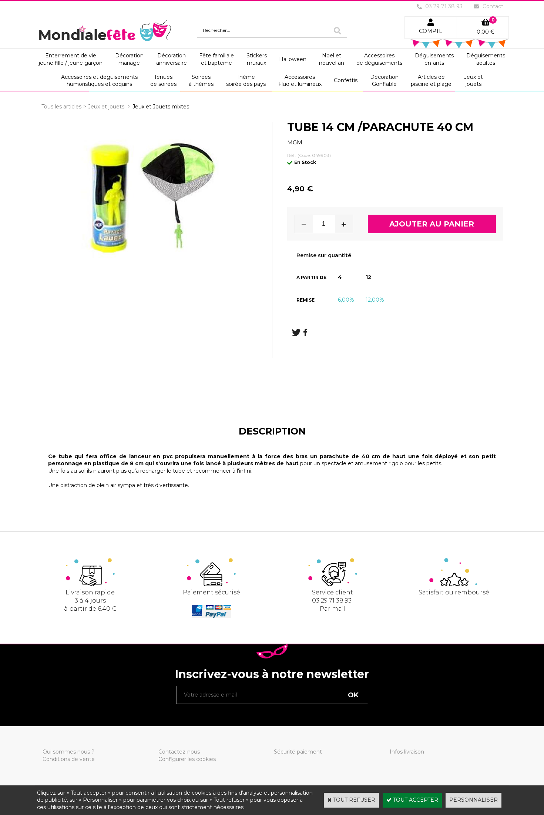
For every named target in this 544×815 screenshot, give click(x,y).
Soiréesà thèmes (201, 81)
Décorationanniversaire (171, 59)
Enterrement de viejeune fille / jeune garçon (71, 59)
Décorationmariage (129, 59)
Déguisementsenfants (434, 59)
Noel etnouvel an (331, 59)
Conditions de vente (69, 759)
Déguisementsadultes (485, 59)
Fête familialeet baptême (216, 59)
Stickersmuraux (256, 59)
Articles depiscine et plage (431, 81)
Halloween (292, 59)
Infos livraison (407, 751)
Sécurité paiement (298, 751)
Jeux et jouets (107, 106)
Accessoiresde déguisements (379, 59)
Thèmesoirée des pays (246, 81)
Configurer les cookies (187, 759)
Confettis (345, 80)
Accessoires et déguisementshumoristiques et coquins (99, 81)
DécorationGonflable (384, 81)
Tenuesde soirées (163, 81)
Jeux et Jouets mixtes (160, 106)
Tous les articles (61, 106)
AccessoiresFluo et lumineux (300, 81)
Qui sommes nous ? (68, 751)
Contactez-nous (179, 751)
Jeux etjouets (473, 81)
